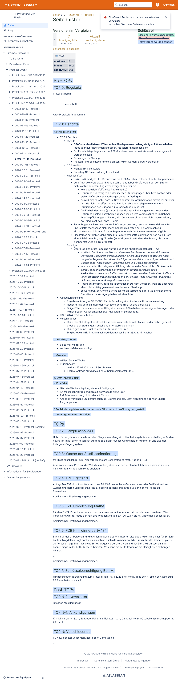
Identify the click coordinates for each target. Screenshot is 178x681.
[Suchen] (116, 4)
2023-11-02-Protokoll (27, 119)
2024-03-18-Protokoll (27, 181)
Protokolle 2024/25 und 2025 (29, 270)
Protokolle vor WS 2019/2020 (29, 75)
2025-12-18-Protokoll (21, 326)
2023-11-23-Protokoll (27, 136)
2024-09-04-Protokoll (27, 265)
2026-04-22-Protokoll (21, 382)
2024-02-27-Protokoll (27, 175)
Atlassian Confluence (86, 667)
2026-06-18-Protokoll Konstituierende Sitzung (35, 426)
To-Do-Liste (16, 58)
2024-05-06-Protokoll (27, 209)
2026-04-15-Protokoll (21, 376)
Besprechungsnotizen (19, 477)
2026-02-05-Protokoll (21, 354)
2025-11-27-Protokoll (21, 309)
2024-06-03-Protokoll (27, 220)
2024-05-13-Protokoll (27, 214)
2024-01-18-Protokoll (27, 164)
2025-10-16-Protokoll (21, 276)
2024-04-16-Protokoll (27, 192)
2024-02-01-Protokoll (27, 170)
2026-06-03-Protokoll (22, 415)
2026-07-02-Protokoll (21, 438)
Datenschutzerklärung (107, 660)
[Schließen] (165, 17)
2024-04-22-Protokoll (27, 198)
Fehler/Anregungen (134, 667)
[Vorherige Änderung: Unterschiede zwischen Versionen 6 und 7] (54, 39)
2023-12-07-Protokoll (27, 147)
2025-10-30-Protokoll (21, 287)
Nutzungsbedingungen (138, 660)
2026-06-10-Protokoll (21, 421)
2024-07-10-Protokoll (27, 248)
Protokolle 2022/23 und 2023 (28, 97)
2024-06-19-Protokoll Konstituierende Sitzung (41, 231)
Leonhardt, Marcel (94, 40)
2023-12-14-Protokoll (27, 153)
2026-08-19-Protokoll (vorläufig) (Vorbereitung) (36, 460)
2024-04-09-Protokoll (27, 186)
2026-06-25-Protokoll (21, 432)
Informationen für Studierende (24, 471)
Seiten (56, 14)
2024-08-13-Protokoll (27, 259)
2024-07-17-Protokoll (27, 253)
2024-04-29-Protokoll (27, 203)
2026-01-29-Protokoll (21, 348)
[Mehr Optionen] (173, 15)
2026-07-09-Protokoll (21, 443)
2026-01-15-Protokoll (21, 337)
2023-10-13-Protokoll (27, 108)
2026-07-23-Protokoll (21, 454)
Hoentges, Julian (68, 40)
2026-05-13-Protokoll (21, 398)
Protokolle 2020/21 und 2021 (28, 86)
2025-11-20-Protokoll (21, 304)
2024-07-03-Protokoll (27, 242)
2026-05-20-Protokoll (21, 404)
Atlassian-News (155, 667)
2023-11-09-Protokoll (27, 125)
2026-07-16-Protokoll (21, 449)
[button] (157, 4)
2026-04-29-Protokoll (21, 387)
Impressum (83, 660)
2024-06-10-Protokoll (27, 225)
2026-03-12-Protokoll (21, 359)
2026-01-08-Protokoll (21, 331)
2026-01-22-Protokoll (21, 343)
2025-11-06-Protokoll (21, 292)
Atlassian (114, 675)
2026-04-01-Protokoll (21, 371)
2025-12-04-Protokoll (21, 315)
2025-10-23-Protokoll (21, 281)
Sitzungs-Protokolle (18, 52)
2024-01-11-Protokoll (28, 158)
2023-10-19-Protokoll (27, 114)
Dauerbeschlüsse (19, 64)
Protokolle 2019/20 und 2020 (28, 80)
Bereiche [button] (58, 4)
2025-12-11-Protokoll (21, 320)
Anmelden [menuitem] (169, 4)
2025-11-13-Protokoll (21, 298)
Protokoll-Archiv (18, 69)
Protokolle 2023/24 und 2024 (29, 103)
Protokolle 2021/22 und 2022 (28, 92)
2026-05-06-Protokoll (22, 393)
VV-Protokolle (14, 465)
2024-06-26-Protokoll (27, 237)
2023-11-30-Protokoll (27, 142)
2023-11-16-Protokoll (27, 131)
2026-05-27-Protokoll (21, 410)
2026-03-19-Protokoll (21, 365)
